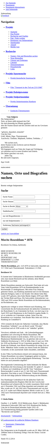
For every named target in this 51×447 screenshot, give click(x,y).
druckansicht (5, 416)
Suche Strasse (8, 202)
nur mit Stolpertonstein (11, 221)
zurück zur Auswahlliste (10, 234)
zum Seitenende (12, 9)
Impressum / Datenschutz (15, 424)
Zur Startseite (11, 3)
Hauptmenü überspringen (15, 7)
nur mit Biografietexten (11, 216)
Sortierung (7, 225)
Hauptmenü (10, 5)
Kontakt (9, 426)
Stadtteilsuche (8, 211)
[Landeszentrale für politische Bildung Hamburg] (19, 420)
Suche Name (7, 197)
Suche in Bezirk (9, 206)
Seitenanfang (17, 416)
